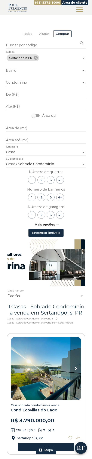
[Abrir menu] (79, 9)
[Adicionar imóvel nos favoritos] (70, 438)
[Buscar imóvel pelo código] (82, 43)
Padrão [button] (14, 296)
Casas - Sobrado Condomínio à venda (30, 318)
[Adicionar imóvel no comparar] (77, 438)
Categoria (12, 147)
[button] (23, 57)
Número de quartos (46, 172)
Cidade (10, 52)
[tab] (27, 33)
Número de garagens (46, 207)
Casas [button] (10, 152)
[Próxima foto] (75, 368)
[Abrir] (83, 58)
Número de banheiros (46, 189)
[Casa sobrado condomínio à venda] (46, 368)
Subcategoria (14, 159)
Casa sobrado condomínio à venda (35, 405)
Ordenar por (16, 291)
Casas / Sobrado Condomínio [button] (30, 164)
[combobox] (46, 56)
